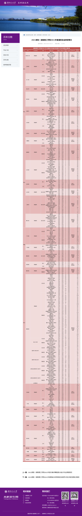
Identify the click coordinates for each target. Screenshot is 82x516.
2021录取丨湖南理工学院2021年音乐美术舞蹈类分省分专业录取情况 (47, 472)
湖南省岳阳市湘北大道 (53, 507)
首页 (35, 35)
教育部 (27, 500)
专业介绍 (6, 50)
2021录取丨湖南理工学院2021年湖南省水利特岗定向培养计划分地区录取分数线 (50, 477)
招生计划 (6, 55)
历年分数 (6, 60)
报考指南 (39, 35)
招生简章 (6, 45)
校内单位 (27, 498)
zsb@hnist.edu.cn (51, 505)
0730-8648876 (51, 495)
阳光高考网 (28, 502)
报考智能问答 (7, 64)
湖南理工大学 (28, 495)
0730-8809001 (51, 500)
